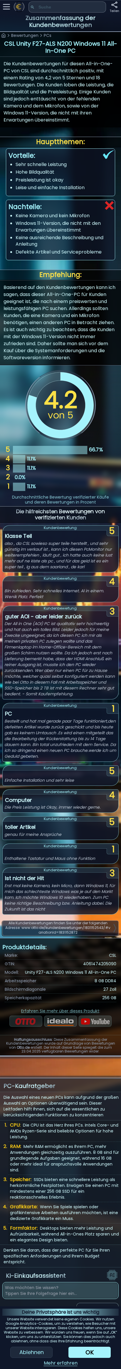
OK (89, 1352)
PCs (47, 35)
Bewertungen (24, 35)
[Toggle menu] (6, 6)
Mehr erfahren (61, 1363)
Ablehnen (31, 1352)
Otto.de (23, 1047)
